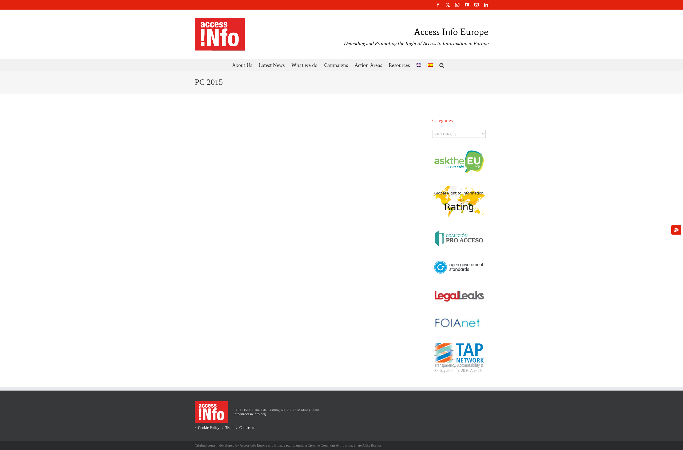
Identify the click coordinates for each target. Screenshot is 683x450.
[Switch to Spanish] (430, 64)
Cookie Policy (208, 428)
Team (229, 428)
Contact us (247, 428)
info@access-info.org (249, 414)
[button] (441, 64)
